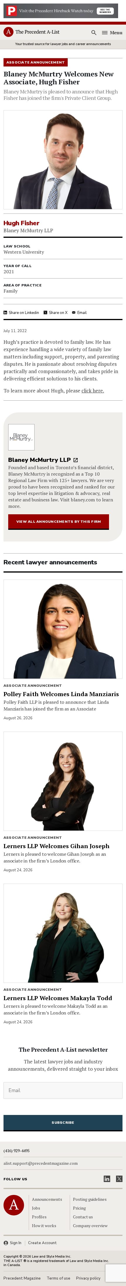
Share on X (58, 312)
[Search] (94, 32)
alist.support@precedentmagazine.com (41, 1163)
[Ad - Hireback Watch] (61, 10)
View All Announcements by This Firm (58, 521)
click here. (92, 390)
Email (82, 312)
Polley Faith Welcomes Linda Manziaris (61, 694)
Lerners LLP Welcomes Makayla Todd (58, 998)
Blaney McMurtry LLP (39, 460)
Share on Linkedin (24, 312)
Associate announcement (33, 685)
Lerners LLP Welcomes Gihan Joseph (57, 846)
